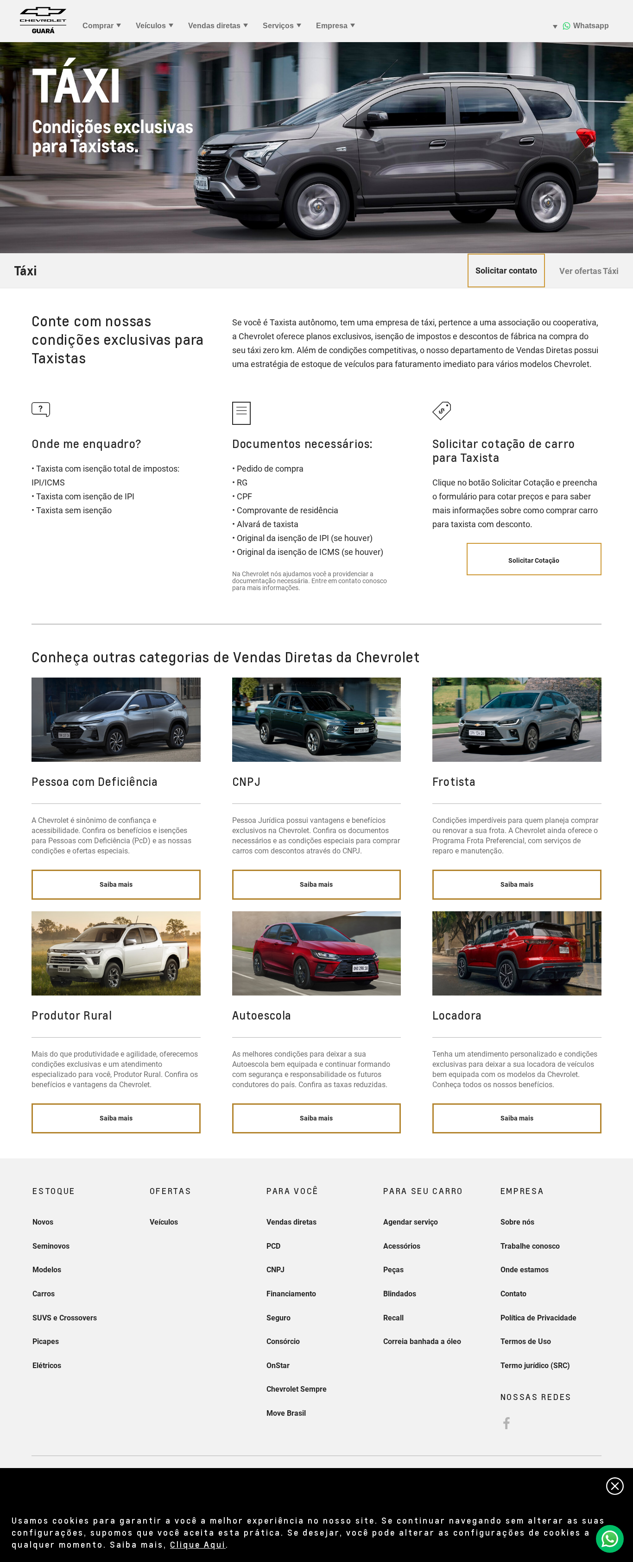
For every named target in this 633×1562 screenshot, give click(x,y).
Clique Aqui (198, 1544)
